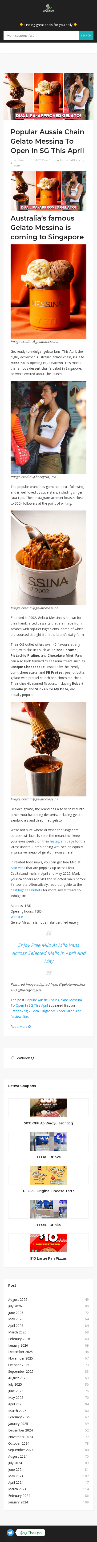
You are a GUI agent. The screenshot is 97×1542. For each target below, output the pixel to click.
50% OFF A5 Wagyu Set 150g (48, 1123)
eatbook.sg (25, 1058)
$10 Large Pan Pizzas (48, 1258)
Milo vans (18, 868)
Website (17, 916)
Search (86, 35)
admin (18, 165)
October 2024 (18, 1443)
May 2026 (15, 1319)
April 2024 (15, 1482)
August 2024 (17, 1456)
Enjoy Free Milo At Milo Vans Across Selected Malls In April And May (48, 953)
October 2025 (18, 1365)
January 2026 (18, 1345)
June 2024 (15, 1469)
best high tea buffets (26, 890)
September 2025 (20, 1371)
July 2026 (15, 1306)
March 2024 (17, 1489)
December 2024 (20, 1430)
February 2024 (19, 1495)
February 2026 (19, 1338)
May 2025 (15, 1397)
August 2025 (17, 1378)
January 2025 (18, 1423)
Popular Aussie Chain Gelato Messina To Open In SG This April (47, 141)
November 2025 (20, 1358)
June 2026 (15, 1312)
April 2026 (15, 1325)
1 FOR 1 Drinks (48, 1157)
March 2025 (17, 1410)
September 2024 (20, 1449)
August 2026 (17, 1299)
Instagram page (62, 841)
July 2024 (15, 1463)
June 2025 (15, 1391)
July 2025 (15, 1384)
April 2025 (15, 1404)
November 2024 (20, 1437)
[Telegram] (10, 1532)
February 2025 (19, 1417)
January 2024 (18, 1502)
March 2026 (17, 1332)
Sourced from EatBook (64, 160)
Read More (19, 1026)
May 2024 (15, 1476)
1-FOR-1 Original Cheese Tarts (48, 1191)
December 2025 (20, 1351)
